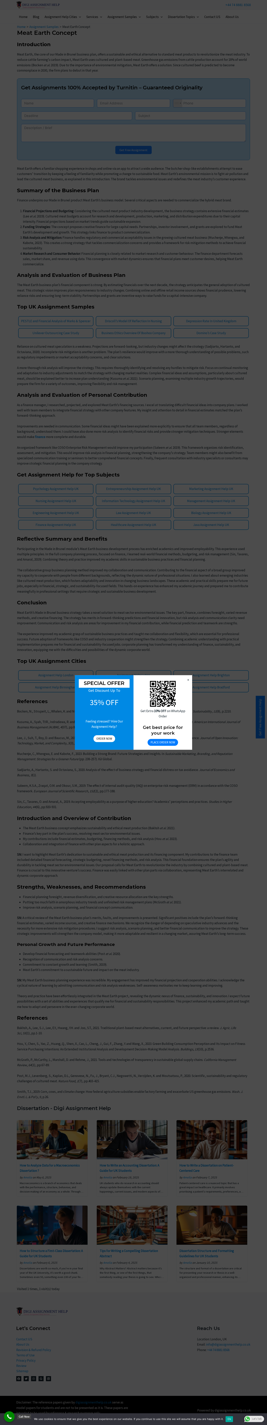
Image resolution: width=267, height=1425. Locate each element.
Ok (229, 1419)
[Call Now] (9, 1416)
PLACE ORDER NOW (163, 742)
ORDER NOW (104, 739)
